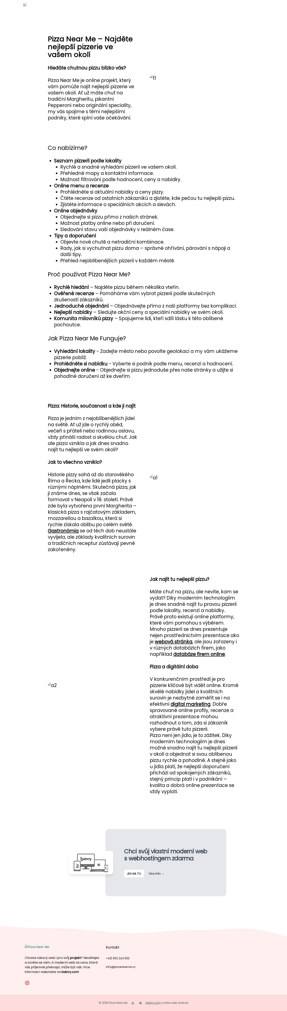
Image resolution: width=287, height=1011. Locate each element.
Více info (156, 874)
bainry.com (70, 972)
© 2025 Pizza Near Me (113, 1003)
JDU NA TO (134, 874)
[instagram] (27, 983)
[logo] (31, 11)
